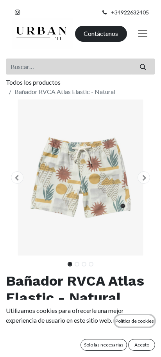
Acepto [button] (141, 345)
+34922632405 (130, 12)
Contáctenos (101, 33)
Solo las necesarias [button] (103, 345)
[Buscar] (143, 66)
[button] (17, 177)
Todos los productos (33, 82)
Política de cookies (134, 321)
